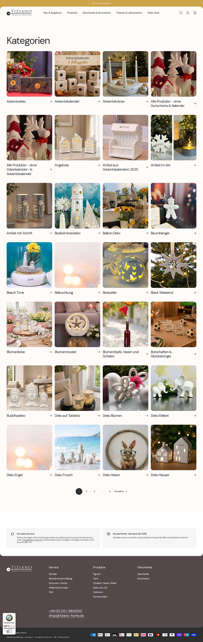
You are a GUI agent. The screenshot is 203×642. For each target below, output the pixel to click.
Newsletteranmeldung (60, 578)
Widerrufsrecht (63, 637)
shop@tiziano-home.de (32, 540)
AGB (55, 637)
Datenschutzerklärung (15, 637)
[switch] (9, 631)
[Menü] (14, 614)
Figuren (97, 574)
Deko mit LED (100, 587)
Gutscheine (143, 578)
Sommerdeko (100, 596)
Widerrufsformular (58, 587)
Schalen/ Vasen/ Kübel (104, 583)
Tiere (95, 578)
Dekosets (98, 592)
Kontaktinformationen (43, 637)
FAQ (51, 592)
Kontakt (53, 574)
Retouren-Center (58, 583)
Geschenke (143, 574)
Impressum (29, 637)
